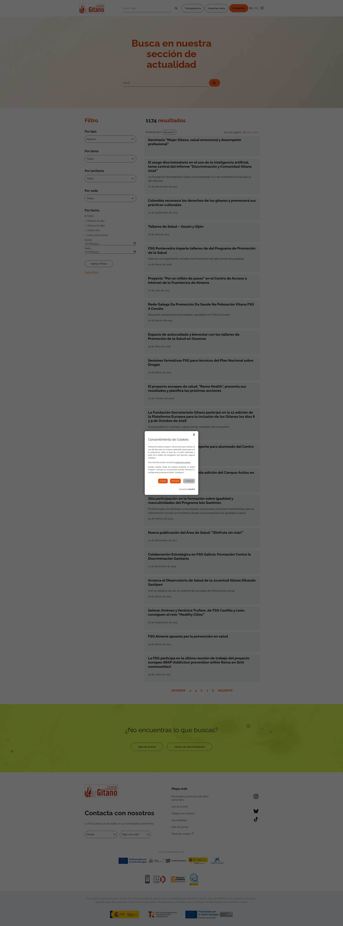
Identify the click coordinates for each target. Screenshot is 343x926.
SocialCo (191, 489)
